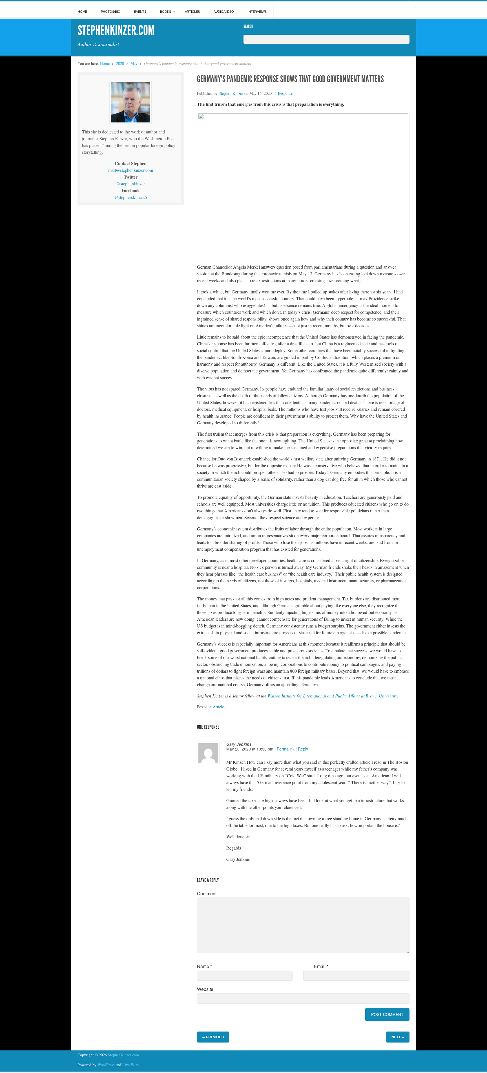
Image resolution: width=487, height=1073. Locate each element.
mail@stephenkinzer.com (130, 170)
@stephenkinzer (130, 183)
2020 (120, 63)
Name (204, 966)
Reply (303, 749)
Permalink (286, 749)
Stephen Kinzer (231, 93)
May (134, 63)
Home (82, 11)
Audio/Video (224, 11)
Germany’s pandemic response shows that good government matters (290, 79)
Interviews (257, 11)
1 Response (284, 93)
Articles (192, 11)
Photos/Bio (110, 11)
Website (205, 989)
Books (165, 11)
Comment (206, 893)
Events (140, 11)
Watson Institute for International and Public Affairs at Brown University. (332, 696)
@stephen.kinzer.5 (130, 197)
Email (321, 966)
